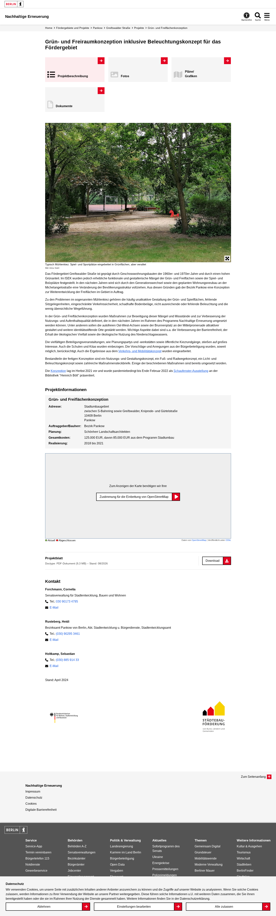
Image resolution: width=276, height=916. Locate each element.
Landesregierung (121, 846)
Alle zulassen (224, 906)
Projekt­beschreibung (73, 76)
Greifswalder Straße (118, 27)
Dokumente (64, 106)
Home (48, 27)
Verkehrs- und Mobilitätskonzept (139, 351)
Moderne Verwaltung (209, 864)
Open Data (117, 864)
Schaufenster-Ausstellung (191, 370)
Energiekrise (160, 863)
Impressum (32, 791)
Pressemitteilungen (165, 869)
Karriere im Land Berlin (125, 852)
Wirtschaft (243, 858)
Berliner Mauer (205, 870)
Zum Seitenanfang (253, 776)
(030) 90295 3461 (68, 633)
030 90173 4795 (67, 601)
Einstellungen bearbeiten (134, 906)
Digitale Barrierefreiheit (41, 809)
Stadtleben (244, 864)
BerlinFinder (245, 870)
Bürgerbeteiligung (122, 858)
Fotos (125, 76)
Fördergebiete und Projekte (72, 27)
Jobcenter (74, 870)
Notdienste (32, 864)
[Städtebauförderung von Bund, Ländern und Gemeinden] (212, 717)
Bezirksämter (76, 858)
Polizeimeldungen (164, 875)
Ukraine (157, 857)
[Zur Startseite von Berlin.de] (16, 832)
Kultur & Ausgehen (249, 846)
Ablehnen (43, 906)
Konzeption (58, 370)
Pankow (97, 27)
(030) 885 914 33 (67, 659)
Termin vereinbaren (38, 852)
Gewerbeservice (36, 870)
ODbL (228, 540)
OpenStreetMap (199, 540)
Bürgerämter (76, 864)
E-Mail (54, 607)
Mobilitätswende (206, 858)
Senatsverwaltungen (81, 852)
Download (212, 560)
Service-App (33, 846)
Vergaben (116, 870)
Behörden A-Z (77, 846)
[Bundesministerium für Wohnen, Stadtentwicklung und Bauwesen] (64, 718)
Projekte (139, 27)
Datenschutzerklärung (194, 898)
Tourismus (244, 852)
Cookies (31, 803)
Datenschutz (33, 797)
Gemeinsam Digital (207, 846)
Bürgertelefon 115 (37, 858)
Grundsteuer (203, 852)
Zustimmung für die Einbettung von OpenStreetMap (134, 496)
